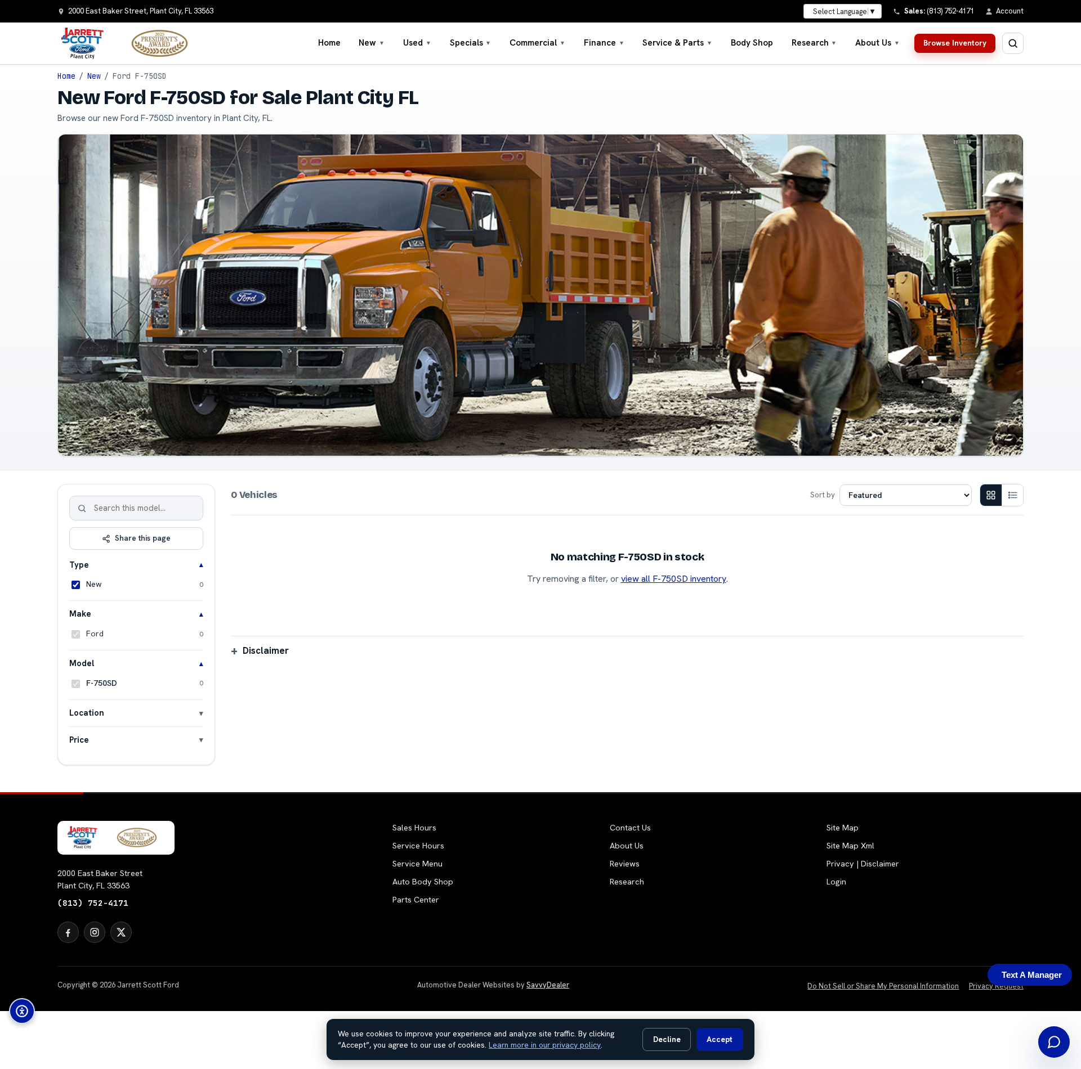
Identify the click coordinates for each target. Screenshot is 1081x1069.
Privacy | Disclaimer (863, 864)
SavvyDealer (547, 985)
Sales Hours (414, 828)
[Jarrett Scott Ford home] (130, 43)
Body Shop (752, 42)
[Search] (82, 508)
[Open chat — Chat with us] (1054, 1042)
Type (79, 564)
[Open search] (1013, 43)
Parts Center (415, 900)
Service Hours (418, 846)
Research (814, 42)
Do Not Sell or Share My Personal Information (883, 986)
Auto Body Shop (422, 882)
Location (86, 712)
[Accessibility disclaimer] (22, 1011)
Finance (604, 42)
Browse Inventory (954, 43)
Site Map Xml (850, 846)
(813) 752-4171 (92, 902)
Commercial (537, 42)
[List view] (1012, 495)
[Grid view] (991, 495)
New (372, 42)
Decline (667, 1039)
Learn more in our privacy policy (545, 1045)
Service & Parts (677, 42)
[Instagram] (94, 932)
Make (80, 613)
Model (81, 663)
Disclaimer (266, 650)
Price (79, 739)
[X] (121, 932)
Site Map (843, 828)
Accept (719, 1039)
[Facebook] (68, 932)
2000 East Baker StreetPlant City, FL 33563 (99, 879)
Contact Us (630, 828)
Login (836, 882)
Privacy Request (996, 986)
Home (329, 42)
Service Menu (417, 864)
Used (417, 42)
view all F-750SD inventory (673, 579)
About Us (877, 42)
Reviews (625, 864)
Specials (471, 42)
